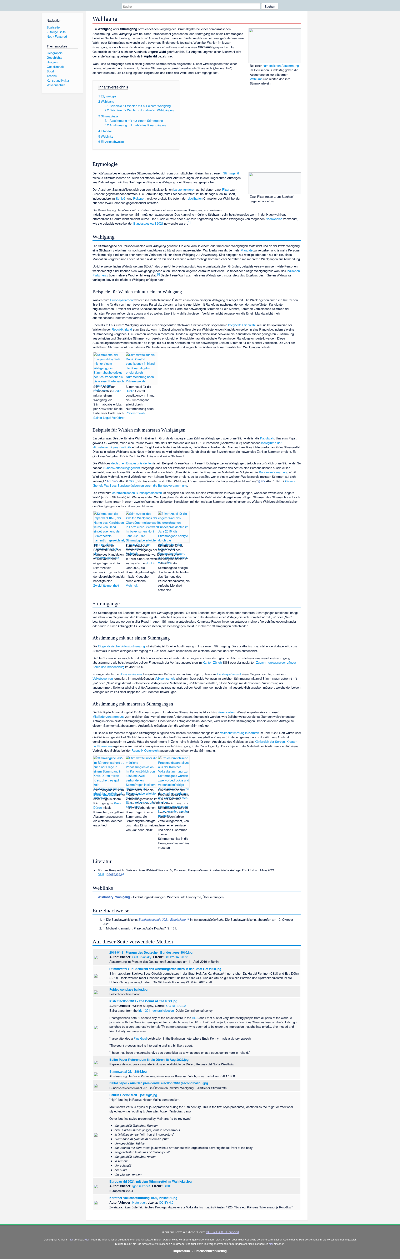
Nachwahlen (273, 218)
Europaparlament (122, 300)
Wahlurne (256, 79)
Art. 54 (111, 481)
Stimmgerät (231, 173)
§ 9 (260, 481)
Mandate (246, 250)
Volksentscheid (165, 678)
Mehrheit (132, 585)
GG (131, 481)
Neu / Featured (57, 36)
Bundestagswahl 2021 (148, 223)
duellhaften (195, 198)
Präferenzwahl (135, 413)
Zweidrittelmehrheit (106, 585)
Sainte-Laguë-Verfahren (109, 417)
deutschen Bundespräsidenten (131, 463)
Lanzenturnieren (184, 189)
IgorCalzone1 (141, 1186)
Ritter (225, 189)
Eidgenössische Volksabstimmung (121, 646)
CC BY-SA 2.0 (176, 1005)
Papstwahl (267, 438)
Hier (86, 1239)
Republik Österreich (145, 750)
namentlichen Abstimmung (280, 65)
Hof (149, 563)
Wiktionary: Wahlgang (114, 897)
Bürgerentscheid (104, 794)
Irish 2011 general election (156, 1010)
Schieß (120, 198)
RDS (195, 1017)
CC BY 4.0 (166, 1202)
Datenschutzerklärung (210, 1251)
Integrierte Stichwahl (241, 325)
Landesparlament (229, 674)
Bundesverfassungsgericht (121, 467)
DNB (101, 874)
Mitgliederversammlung (108, 716)
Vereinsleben (226, 712)
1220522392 (113, 874)
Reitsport (139, 198)
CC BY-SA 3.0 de (176, 957)
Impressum (181, 1251)
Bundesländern (131, 674)
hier (71, 1239)
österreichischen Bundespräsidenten (137, 492)
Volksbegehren (102, 678)
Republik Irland (122, 329)
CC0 (167, 1186)
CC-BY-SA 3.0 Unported (222, 1232)
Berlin (117, 391)
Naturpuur (139, 1202)
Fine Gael (140, 1038)
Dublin (130, 391)
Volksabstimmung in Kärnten (239, 732)
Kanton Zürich (212, 662)
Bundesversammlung (273, 472)
